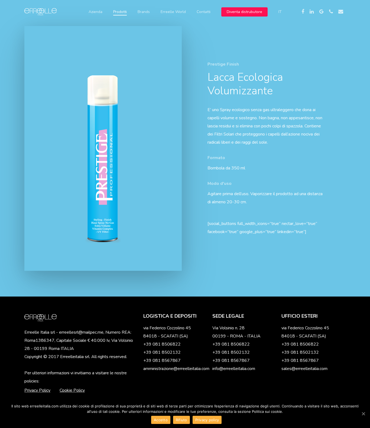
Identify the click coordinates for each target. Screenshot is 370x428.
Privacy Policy (37, 390)
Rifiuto (181, 420)
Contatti (203, 12)
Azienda (95, 12)
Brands (144, 12)
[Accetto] (363, 413)
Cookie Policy (72, 390)
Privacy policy (207, 420)
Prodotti (120, 12)
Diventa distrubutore (244, 12)
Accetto (161, 420)
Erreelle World (173, 12)
